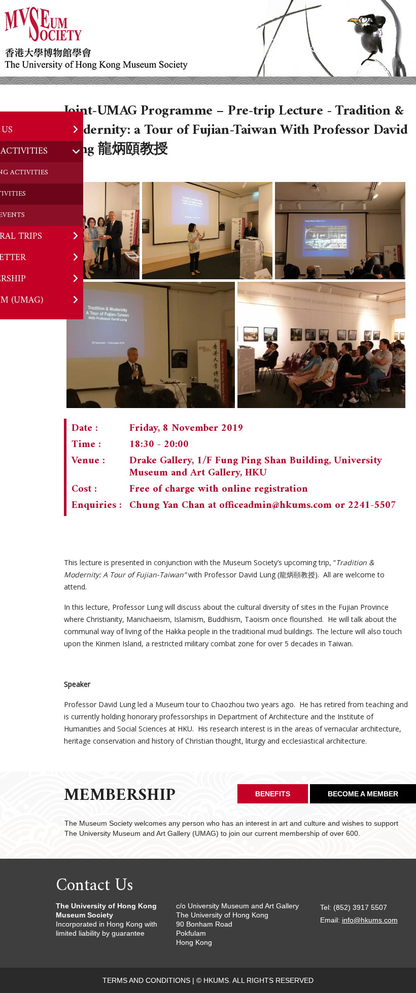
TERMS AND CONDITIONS (146, 980)
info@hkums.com (370, 920)
